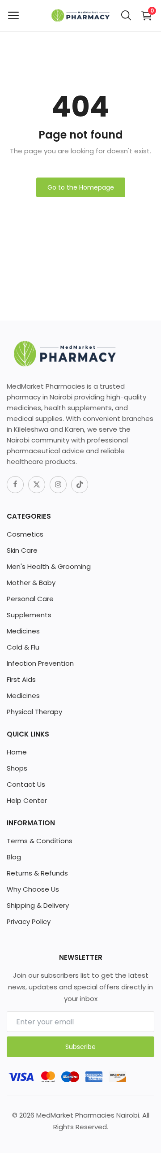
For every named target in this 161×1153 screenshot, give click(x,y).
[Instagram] (58, 484)
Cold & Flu (23, 647)
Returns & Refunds (37, 873)
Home (17, 752)
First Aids (21, 679)
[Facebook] (15, 484)
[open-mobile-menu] (13, 15)
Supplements (29, 615)
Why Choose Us (33, 889)
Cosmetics (25, 534)
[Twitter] (36, 484)
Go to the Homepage (80, 187)
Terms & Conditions (39, 840)
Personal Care (30, 598)
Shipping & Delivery (38, 905)
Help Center (27, 800)
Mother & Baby (31, 582)
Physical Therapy (34, 711)
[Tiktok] (79, 484)
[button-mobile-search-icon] (126, 15)
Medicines (23, 631)
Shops (17, 768)
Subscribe (80, 1046)
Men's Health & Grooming (49, 566)
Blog (14, 857)
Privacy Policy (29, 921)
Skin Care (22, 550)
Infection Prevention (40, 663)
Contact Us (26, 784)
